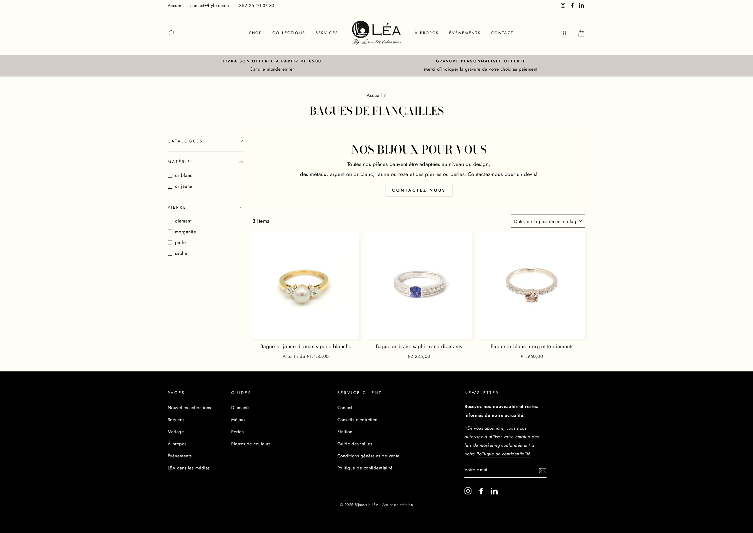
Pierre (177, 207)
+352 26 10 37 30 (255, 5)
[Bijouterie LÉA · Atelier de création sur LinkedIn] (494, 490)
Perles (237, 432)
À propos (427, 33)
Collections (288, 33)
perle (180, 242)
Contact (502, 33)
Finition (345, 432)
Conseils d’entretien (357, 419)
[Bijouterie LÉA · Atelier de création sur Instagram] (468, 490)
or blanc (184, 175)
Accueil (175, 5)
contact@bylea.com (209, 5)
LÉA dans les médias (189, 468)
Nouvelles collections (189, 407)
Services (327, 33)
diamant (183, 220)
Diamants (240, 407)
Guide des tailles (354, 444)
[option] (272, 66)
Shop (255, 33)
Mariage (176, 432)
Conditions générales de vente (368, 456)
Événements (465, 33)
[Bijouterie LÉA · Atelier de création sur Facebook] (481, 490)
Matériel (181, 162)
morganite (185, 231)
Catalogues (185, 141)
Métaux (238, 419)
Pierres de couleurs (251, 444)
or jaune (183, 186)
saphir (181, 253)
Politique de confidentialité (365, 468)
